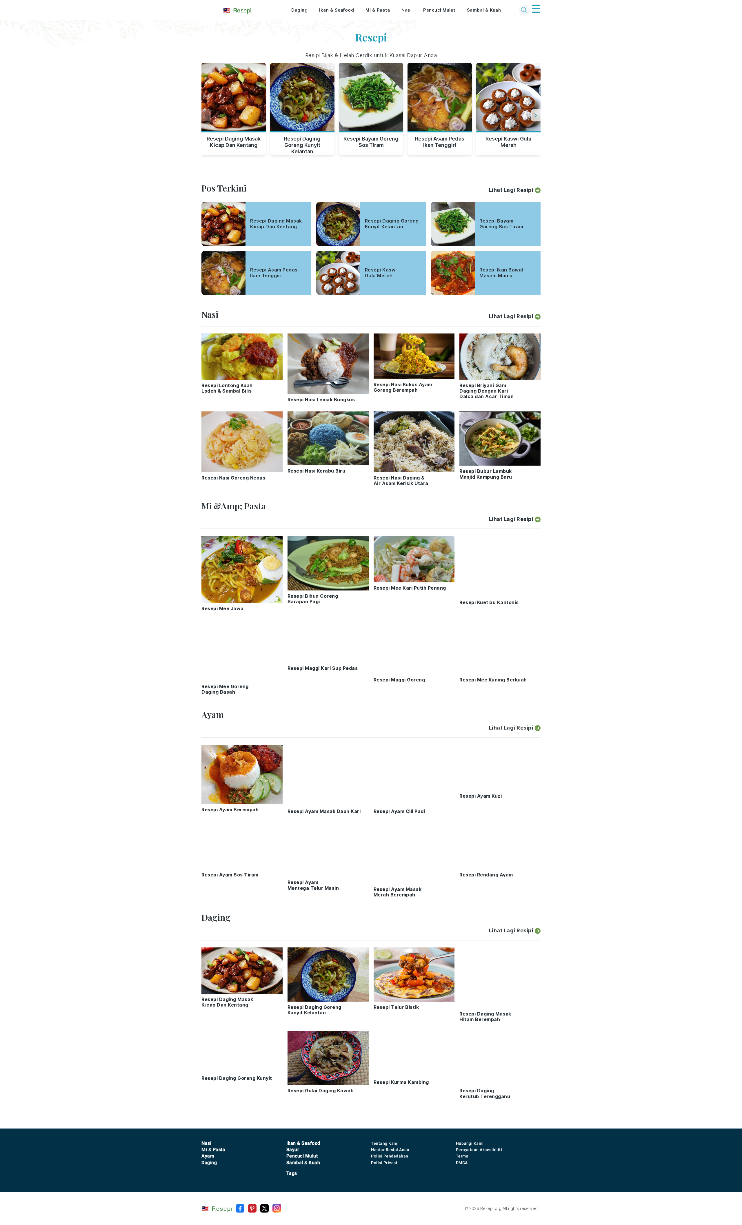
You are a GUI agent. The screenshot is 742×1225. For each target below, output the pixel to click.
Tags (291, 1173)
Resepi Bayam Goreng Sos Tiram (371, 142)
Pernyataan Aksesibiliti (479, 1149)
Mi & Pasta (377, 10)
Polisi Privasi (384, 1162)
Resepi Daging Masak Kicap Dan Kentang (234, 142)
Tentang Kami (385, 1143)
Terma (462, 1156)
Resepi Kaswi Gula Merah (508, 142)
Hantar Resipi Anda (390, 1149)
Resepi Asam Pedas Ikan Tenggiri (439, 142)
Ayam (207, 1156)
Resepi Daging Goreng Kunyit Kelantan (302, 144)
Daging (299, 10)
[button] (536, 115)
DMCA (462, 1162)
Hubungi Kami (470, 1143)
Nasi (406, 10)
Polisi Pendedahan (389, 1156)
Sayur (292, 1149)
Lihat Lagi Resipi (511, 190)
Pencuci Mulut (439, 10)
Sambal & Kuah (484, 10)
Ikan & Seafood (336, 10)
